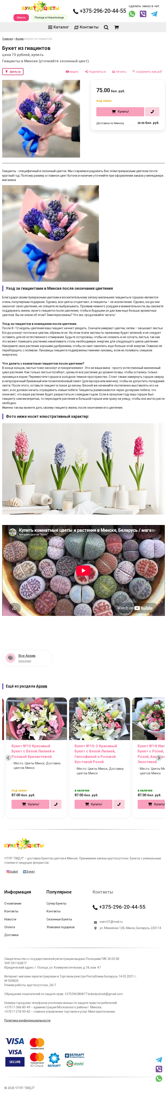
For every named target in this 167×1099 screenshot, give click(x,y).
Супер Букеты (56, 903)
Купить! (123, 112)
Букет (30, 871)
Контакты (89, 27)
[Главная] (23, 849)
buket (14, 871)
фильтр (15, 71)
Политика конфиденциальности (27, 1020)
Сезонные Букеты (59, 919)
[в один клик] (152, 111)
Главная (7, 38)
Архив (19, 38)
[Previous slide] (8, 758)
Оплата (9, 927)
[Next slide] (159, 758)
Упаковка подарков (61, 927)
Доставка (11, 935)
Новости (10, 919)
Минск (21, 17)
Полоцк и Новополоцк (49, 17)
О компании (12, 903)
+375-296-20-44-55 (102, 11)
